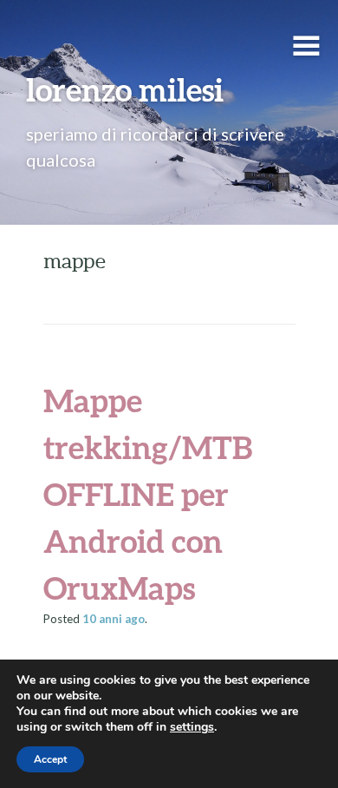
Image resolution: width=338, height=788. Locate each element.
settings (192, 727)
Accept (50, 759)
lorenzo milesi (125, 89)
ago (113, 619)
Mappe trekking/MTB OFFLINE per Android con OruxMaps (147, 494)
